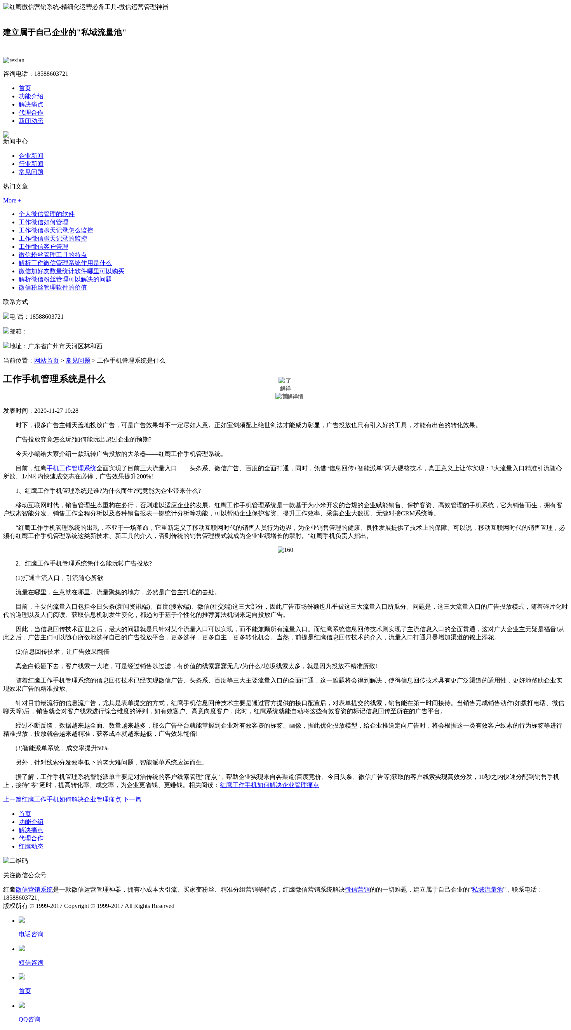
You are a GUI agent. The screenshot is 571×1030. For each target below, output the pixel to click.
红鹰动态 (31, 846)
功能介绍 (31, 96)
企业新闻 (31, 155)
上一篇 (62, 799)
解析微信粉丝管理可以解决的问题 (65, 279)
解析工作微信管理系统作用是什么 (65, 263)
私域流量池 (487, 889)
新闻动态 (31, 120)
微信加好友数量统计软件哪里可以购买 (71, 271)
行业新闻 (31, 164)
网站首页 (46, 360)
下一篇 (132, 799)
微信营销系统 (34, 889)
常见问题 (31, 172)
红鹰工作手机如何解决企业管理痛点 (269, 785)
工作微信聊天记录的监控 (53, 238)
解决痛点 (31, 104)
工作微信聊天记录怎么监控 (56, 230)
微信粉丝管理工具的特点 (53, 254)
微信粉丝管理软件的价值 (53, 287)
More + (12, 200)
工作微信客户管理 (43, 246)
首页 (25, 88)
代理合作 (31, 112)
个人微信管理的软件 (47, 214)
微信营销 (357, 889)
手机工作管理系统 (71, 468)
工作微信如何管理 (43, 222)
